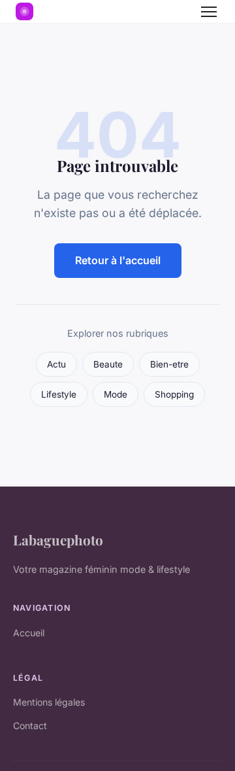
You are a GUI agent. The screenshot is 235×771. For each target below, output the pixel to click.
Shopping (174, 394)
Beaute (108, 364)
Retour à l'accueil (118, 260)
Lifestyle (58, 394)
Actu (56, 364)
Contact (30, 725)
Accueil (28, 632)
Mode (115, 394)
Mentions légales (49, 702)
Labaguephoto (58, 539)
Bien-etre (169, 364)
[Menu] (209, 11)
